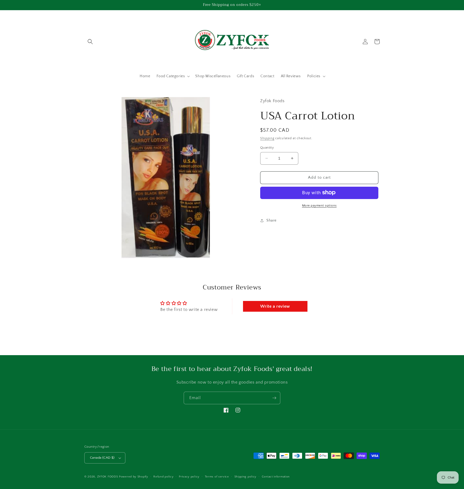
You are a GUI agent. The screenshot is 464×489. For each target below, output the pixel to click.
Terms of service (217, 476)
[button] (90, 41)
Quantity (267, 147)
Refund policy (163, 476)
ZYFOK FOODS (107, 476)
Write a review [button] (275, 306)
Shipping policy (245, 476)
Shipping (267, 138)
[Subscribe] (274, 398)
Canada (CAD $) (102, 457)
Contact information (276, 476)
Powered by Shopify (133, 476)
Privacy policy (189, 476)
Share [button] (271, 220)
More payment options (319, 205)
